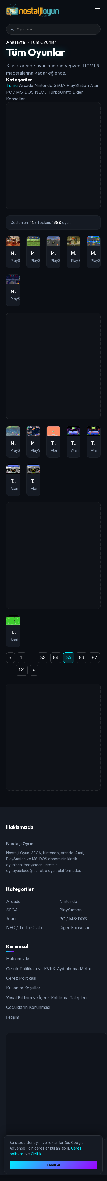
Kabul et (53, 1165)
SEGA (60, 85)
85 (68, 657)
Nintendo (44, 85)
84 (56, 657)
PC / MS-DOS (20, 92)
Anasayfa (15, 42)
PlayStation (78, 85)
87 (94, 657)
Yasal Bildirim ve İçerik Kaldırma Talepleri (46, 997)
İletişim (12, 1017)
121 (22, 669)
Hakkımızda (17, 958)
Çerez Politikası (21, 978)
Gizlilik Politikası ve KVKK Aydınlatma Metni (48, 968)
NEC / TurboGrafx (54, 92)
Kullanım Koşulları (23, 987)
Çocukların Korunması (28, 1007)
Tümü (12, 85)
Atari (94, 85)
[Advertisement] (53, 155)
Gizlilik (36, 1154)
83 (42, 657)
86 (81, 657)
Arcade (26, 85)
